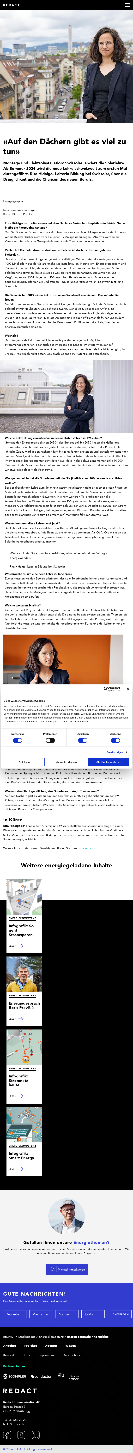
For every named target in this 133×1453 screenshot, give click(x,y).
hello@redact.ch (13, 1424)
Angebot (9, 1346)
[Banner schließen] (128, 689)
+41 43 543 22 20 (14, 1420)
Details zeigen (115, 752)
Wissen (70, 1346)
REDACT (9, 1337)
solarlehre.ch (87, 848)
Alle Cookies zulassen (108, 762)
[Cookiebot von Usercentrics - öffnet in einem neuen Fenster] (106, 689)
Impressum (46, 1355)
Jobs (26, 1355)
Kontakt (8, 1355)
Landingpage (26, 1337)
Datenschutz (71, 1355)
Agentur (51, 1346)
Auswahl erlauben (66, 762)
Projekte (30, 1346)
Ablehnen (24, 762)
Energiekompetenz (51, 1337)
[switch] (50, 740)
